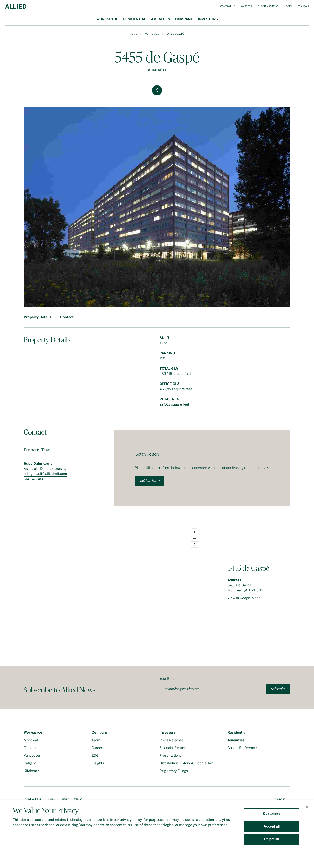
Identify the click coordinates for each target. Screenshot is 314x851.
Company (184, 19)
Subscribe (278, 689)
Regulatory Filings (174, 771)
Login (288, 6)
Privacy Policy (71, 799)
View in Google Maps (243, 598)
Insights (98, 763)
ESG (95, 755)
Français (303, 6)
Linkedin (278, 799)
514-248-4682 (35, 479)
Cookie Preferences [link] (242, 748)
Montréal (31, 740)
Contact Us (227, 6)
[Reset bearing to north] (194, 544)
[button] (307, 807)
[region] (112, 586)
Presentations (170, 755)
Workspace (107, 19)
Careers (246, 6)
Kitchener (31, 771)
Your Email (168, 679)
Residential (134, 19)
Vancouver (32, 755)
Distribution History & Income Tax (186, 763)
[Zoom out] (194, 538)
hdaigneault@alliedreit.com (45, 474)
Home (133, 33)
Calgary (30, 763)
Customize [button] (271, 813)
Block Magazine (268, 6)
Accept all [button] (272, 826)
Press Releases (171, 740)
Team (96, 740)
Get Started (148, 480)
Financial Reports (173, 748)
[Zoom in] (194, 532)
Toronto (30, 748)
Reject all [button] (271, 839)
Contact (67, 317)
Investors (208, 19)
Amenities (160, 19)
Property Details (37, 317)
